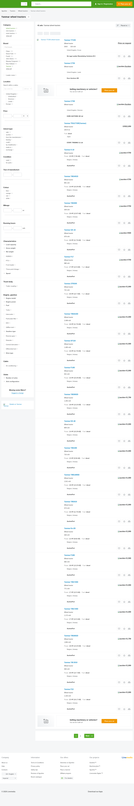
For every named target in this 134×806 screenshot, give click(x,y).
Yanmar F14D (69, 367)
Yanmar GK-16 (70, 230)
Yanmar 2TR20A (70, 283)
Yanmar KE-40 (69, 421)
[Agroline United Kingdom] (10, 4)
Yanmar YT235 (70, 40)
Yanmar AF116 (70, 341)
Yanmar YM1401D (71, 176)
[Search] (33, 4)
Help (3, 766)
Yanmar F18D (69, 555)
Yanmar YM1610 (70, 502)
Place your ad (109, 90)
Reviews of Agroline (37, 773)
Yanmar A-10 (69, 150)
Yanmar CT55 (69, 63)
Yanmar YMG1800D (71, 475)
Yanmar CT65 (69, 101)
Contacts (4, 770)
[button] (124, 56)
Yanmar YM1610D (71, 314)
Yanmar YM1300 (70, 448)
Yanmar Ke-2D (70, 528)
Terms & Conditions (37, 762)
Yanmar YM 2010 (70, 662)
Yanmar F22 (69, 689)
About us (4, 762)
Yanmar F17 (69, 257)
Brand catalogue (36, 777)
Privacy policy (35, 766)
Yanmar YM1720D (71, 582)
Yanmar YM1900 (70, 203)
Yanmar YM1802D (71, 394)
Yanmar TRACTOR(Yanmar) (75, 123)
